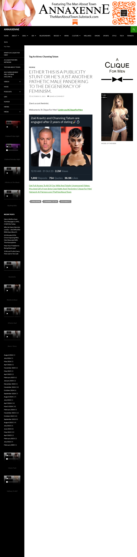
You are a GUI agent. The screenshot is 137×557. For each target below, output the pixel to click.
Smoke (97, 36)
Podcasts (8, 91)
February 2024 (9, 410)
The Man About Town (12, 67)
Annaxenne (35, 201)
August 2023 (8, 422)
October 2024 (9, 390)
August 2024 (8, 397)
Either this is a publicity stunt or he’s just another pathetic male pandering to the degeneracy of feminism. (60, 81)
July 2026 (7, 358)
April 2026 (8, 365)
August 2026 (8, 355)
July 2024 (7, 400)
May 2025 (7, 371)
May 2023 (7, 432)
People (32, 67)
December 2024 (9, 384)
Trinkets (130, 36)
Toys (6, 42)
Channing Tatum (50, 201)
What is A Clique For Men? (12, 54)
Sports (106, 36)
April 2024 (8, 403)
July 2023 (7, 426)
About (14, 36)
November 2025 (10, 368)
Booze (56, 36)
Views (66, 36)
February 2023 (9, 438)
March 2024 (8, 406)
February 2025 (9, 377)
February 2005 (9, 445)
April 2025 (8, 374)
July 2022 (7, 442)
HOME (6, 36)
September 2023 (10, 419)
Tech (122, 36)
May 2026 (7, 361)
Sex (33, 36)
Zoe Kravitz (65, 201)
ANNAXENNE (11, 29)
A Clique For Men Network (10, 61)
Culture (75, 36)
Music (6, 87)
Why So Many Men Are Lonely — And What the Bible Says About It (12, 229)
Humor (7, 102)
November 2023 (10, 413)
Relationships (44, 36)
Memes (6, 107)
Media (6, 112)
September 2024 (10, 394)
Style (114, 36)
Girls (24, 36)
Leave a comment (57, 96)
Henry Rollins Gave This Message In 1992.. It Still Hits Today (12, 221)
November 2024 (10, 387)
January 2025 (9, 381)
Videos (6, 81)
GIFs (5, 97)
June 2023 (7, 429)
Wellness (87, 36)
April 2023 (8, 435)
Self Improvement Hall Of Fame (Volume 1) (11, 74)
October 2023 (9, 416)
